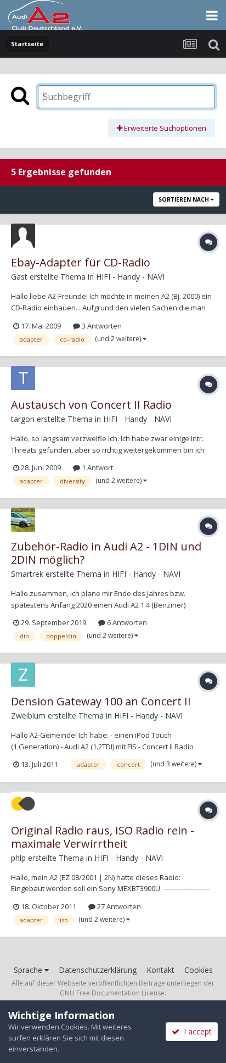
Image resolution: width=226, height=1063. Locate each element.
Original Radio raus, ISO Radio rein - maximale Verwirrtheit (102, 837)
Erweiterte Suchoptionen (164, 128)
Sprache (29, 970)
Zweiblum (28, 715)
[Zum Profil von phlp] (23, 804)
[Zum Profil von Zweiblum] (23, 675)
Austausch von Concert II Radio (91, 404)
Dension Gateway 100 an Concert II (101, 701)
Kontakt (160, 970)
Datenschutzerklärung (98, 970)
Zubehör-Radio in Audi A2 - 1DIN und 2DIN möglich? (106, 553)
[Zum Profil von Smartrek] (23, 520)
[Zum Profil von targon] (23, 378)
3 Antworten (101, 326)
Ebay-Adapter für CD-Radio (80, 262)
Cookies (198, 970)
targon (23, 419)
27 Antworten (118, 906)
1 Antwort (96, 467)
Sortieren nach (185, 199)
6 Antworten (126, 622)
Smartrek (27, 574)
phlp (18, 858)
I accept (195, 1031)
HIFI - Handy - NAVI (130, 276)
